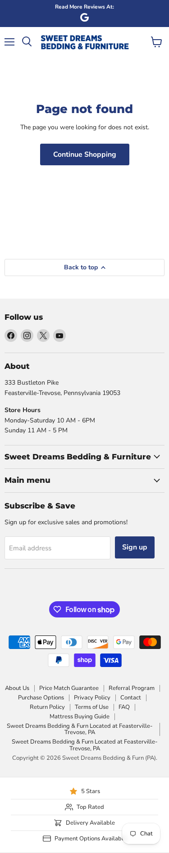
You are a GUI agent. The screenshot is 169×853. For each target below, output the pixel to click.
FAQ (124, 707)
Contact (130, 698)
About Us (17, 688)
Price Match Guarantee (69, 688)
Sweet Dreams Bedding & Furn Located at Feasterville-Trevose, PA (80, 729)
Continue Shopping (84, 154)
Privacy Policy (92, 698)
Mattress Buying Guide (80, 716)
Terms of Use (92, 707)
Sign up (134, 547)
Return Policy (47, 707)
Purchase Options (41, 698)
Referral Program (132, 688)
